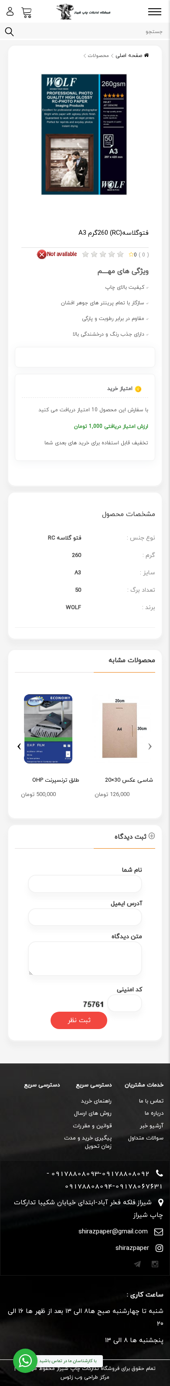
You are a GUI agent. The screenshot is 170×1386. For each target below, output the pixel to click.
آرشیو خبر (151, 1126)
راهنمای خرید (96, 1101)
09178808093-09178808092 (100, 1173)
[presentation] (150, 745)
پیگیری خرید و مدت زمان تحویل (88, 1142)
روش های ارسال (93, 1113)
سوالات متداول (145, 1138)
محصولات (98, 55)
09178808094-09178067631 (114, 1186)
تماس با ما (151, 1101)
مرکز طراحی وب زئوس (85, 1377)
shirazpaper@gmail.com (113, 1231)
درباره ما (154, 1113)
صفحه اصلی (130, 55)
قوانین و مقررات (92, 1126)
